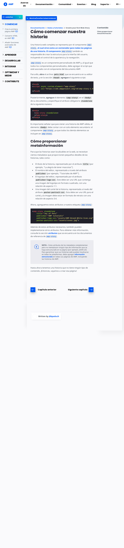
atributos (52, 233)
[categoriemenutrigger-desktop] (41, 18)
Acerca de (24, 4)
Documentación (44, 4)
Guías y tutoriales (55, 28)
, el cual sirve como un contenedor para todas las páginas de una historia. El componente (61, 48)
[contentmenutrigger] (108, 28)
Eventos (81, 4)
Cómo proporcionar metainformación (104, 32)
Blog (93, 4)
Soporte (104, 4)
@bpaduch (54, 316)
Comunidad (64, 4)
